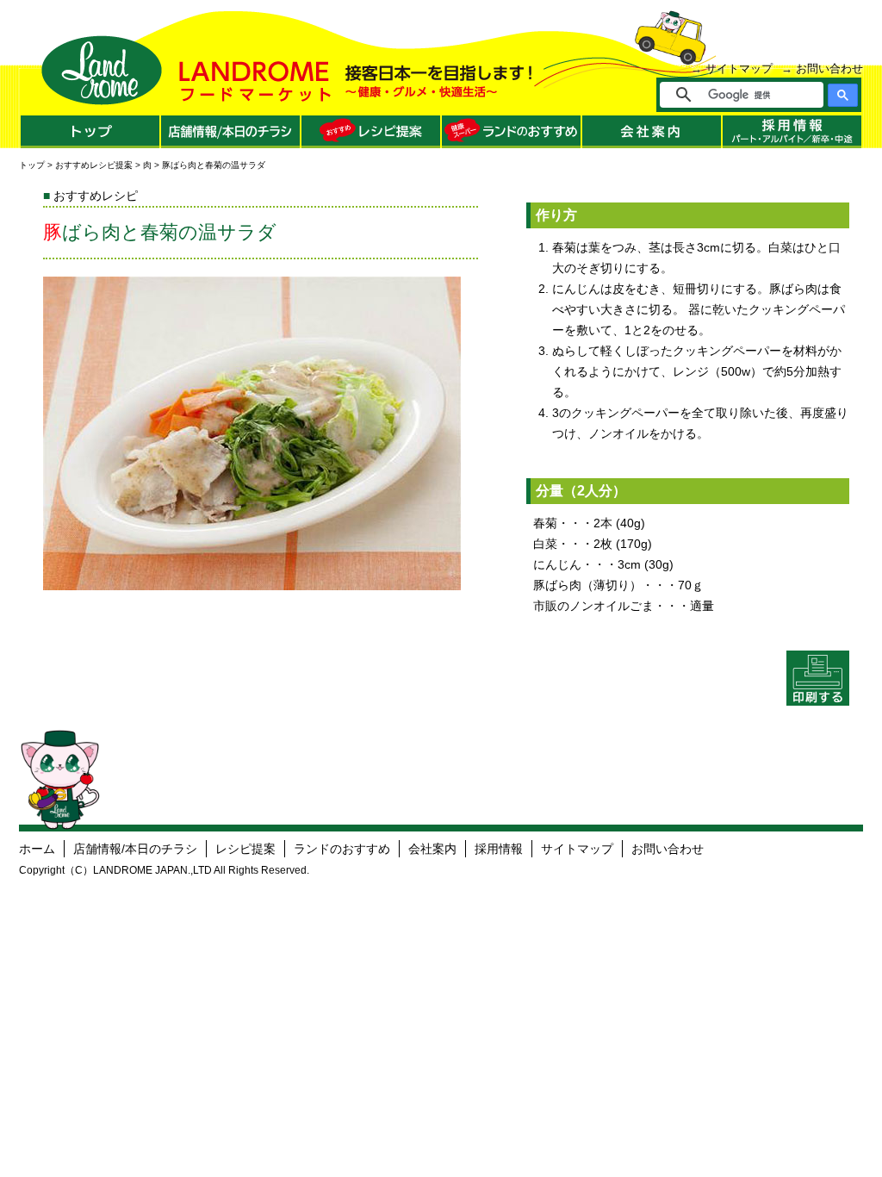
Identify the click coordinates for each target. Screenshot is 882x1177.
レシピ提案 (245, 849)
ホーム (37, 849)
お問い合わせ (829, 68)
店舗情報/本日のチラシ (135, 849)
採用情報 (499, 849)
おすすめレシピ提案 (94, 165)
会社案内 (432, 849)
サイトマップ (739, 68)
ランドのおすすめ (342, 849)
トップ (32, 165)
